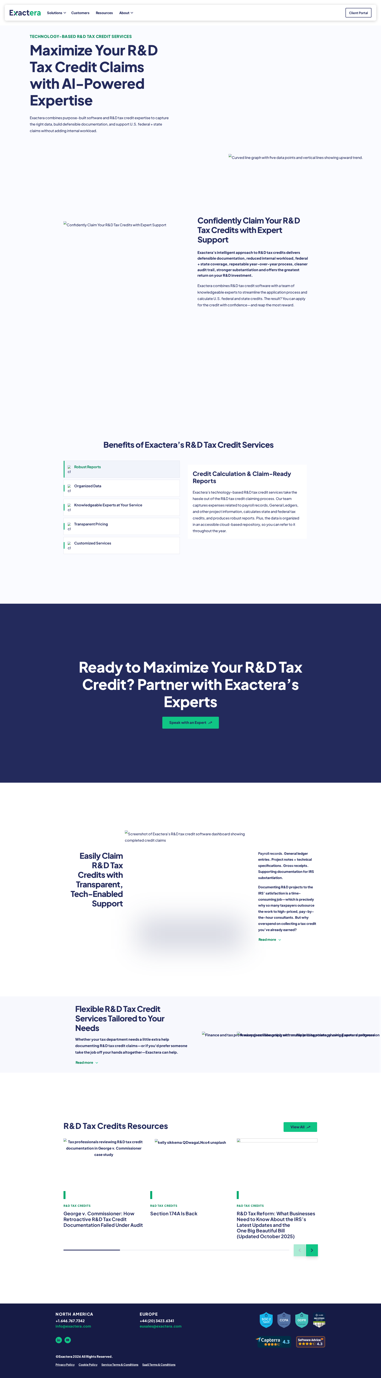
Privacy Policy (65, 1364)
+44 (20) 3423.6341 (157, 1320)
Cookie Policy (88, 1364)
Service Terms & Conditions (119, 1364)
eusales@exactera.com (161, 1326)
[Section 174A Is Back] (190, 1168)
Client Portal (358, 12)
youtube (67, 1340)
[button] (312, 1250)
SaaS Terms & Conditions (158, 1364)
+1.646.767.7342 (70, 1320)
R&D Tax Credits (77, 1205)
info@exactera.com (73, 1326)
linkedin (59, 1340)
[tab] (122, 469)
